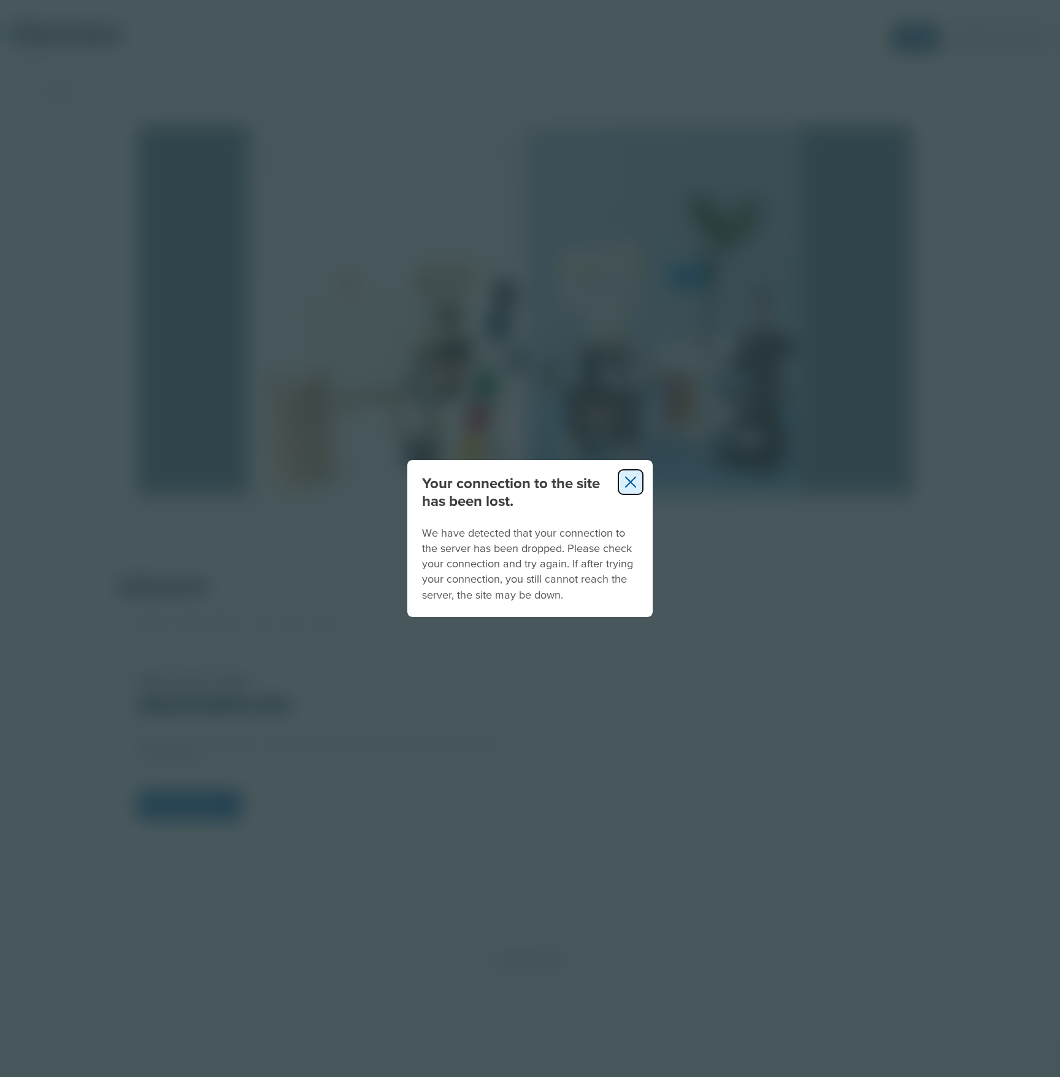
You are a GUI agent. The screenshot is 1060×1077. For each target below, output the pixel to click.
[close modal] (630, 482)
